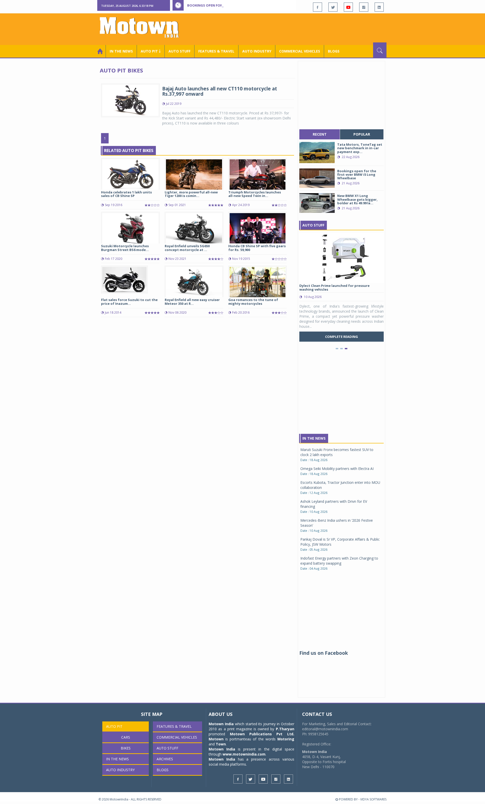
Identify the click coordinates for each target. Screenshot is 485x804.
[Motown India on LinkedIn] (379, 7)
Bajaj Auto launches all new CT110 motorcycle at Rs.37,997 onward (219, 91)
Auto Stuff (179, 51)
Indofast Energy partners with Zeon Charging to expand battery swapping (339, 561)
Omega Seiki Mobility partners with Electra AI (337, 468)
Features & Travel (216, 51)
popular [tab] (361, 134)
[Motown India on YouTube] (348, 7)
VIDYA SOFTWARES (373, 799)
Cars (125, 737)
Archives (165, 759)
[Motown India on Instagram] (363, 7)
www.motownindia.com (244, 754)
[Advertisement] (294, 28)
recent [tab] (320, 134)
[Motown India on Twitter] (332, 7)
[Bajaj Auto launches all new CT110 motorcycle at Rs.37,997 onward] (130, 99)
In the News (121, 51)
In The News (314, 438)
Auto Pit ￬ (151, 51)
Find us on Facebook (323, 653)
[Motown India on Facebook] (317, 7)
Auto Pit (114, 726)
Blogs (334, 51)
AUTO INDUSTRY (256, 51)
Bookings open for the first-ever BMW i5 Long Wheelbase (239, 5)
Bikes (126, 748)
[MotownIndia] (143, 27)
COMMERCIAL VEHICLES (299, 51)
